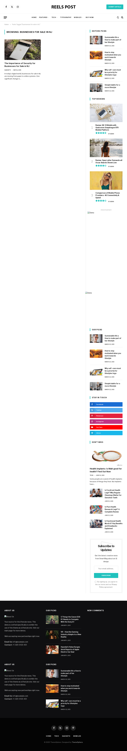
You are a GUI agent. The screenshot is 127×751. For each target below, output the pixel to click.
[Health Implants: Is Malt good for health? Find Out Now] (106, 456)
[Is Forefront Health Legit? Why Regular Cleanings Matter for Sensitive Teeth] (96, 493)
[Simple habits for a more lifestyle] (96, 87)
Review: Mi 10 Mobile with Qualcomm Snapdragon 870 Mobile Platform (106, 127)
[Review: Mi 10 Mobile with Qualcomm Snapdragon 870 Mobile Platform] (106, 113)
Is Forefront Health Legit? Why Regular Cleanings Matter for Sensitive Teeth (113, 494)
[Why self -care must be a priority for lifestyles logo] (96, 72)
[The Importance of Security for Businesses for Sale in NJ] (22, 49)
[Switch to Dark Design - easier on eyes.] (118, 17)
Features (43, 17)
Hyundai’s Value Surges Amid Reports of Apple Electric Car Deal (70, 649)
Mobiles (77, 17)
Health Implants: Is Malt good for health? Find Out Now (106, 470)
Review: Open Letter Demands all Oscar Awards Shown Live (108, 161)
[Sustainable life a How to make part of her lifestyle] (96, 40)
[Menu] (5, 17)
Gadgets (7, 70)
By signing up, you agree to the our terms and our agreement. (106, 584)
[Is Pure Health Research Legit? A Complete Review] (96, 509)
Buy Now (90, 17)
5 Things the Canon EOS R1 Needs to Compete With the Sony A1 (70, 619)
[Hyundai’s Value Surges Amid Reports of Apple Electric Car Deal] (52, 649)
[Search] (122, 17)
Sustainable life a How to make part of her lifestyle (113, 39)
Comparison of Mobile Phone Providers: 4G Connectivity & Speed (107, 195)
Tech (54, 17)
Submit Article (115, 7)
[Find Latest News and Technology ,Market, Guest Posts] (63, 7)
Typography (65, 17)
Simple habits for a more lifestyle (112, 86)
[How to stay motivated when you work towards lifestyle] (96, 55)
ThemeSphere (77, 742)
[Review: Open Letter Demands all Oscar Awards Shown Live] (106, 148)
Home (34, 17)
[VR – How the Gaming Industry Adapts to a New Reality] (52, 634)
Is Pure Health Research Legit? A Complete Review (112, 509)
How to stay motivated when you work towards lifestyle (113, 56)
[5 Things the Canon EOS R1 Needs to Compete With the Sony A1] (52, 619)
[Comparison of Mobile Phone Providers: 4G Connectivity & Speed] (106, 180)
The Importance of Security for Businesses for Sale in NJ (19, 64)
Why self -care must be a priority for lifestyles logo (113, 72)
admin (112, 134)
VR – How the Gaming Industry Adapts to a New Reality (71, 634)
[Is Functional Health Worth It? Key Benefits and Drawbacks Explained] (96, 524)
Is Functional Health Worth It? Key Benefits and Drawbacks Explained (114, 524)
